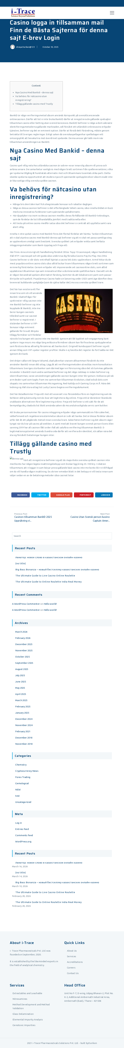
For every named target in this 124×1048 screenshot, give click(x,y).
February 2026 (22, 638)
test (17, 796)
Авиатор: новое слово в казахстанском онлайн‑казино (48, 557)
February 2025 (22, 706)
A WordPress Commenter (26, 604)
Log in (18, 823)
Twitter (41, 494)
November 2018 (24, 744)
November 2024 (24, 725)
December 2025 (23, 644)
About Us (72, 950)
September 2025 (24, 663)
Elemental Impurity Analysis (28, 1019)
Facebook (22, 494)
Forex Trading (22, 777)
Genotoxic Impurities (24, 1025)
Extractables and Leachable (27, 993)
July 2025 (20, 675)
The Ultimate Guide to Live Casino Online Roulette (45, 575)
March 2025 (21, 700)
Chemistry (20, 764)
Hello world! (50, 604)
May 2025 (20, 688)
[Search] (109, 536)
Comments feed (24, 835)
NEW (18, 789)
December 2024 (23, 719)
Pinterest (85, 494)
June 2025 (20, 681)
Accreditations (75, 962)
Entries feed (22, 829)
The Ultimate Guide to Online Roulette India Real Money (48, 581)
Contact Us (73, 973)
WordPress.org (23, 841)
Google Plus (63, 494)
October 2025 (22, 656)
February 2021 (22, 731)
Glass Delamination (23, 1014)
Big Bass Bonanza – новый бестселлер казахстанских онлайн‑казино (57, 569)
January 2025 (22, 712)
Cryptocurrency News (26, 771)
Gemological (22, 783)
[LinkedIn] (112, 3)
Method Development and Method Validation (31, 1006)
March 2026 (21, 631)
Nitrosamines (20, 999)
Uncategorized (23, 802)
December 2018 (23, 737)
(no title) (20, 563)
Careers (71, 967)
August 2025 (21, 669)
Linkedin (105, 494)
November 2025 (24, 650)
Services (71, 956)
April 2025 (20, 694)
